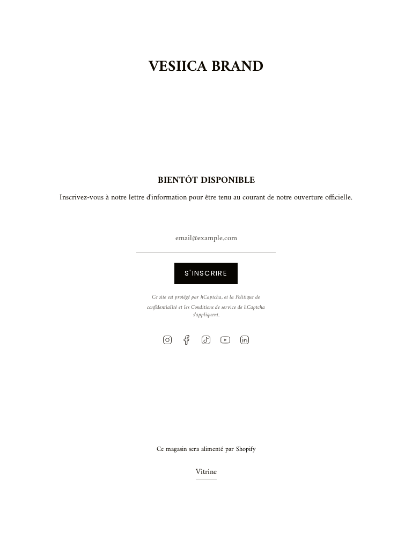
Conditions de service (213, 307)
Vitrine (206, 472)
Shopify (246, 449)
